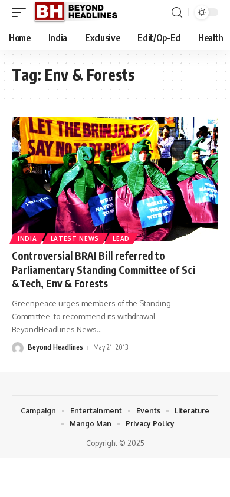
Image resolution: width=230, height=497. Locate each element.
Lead (121, 238)
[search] (177, 13)
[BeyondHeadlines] (80, 12)
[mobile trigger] (22, 12)
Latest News (75, 238)
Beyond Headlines (55, 347)
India (27, 238)
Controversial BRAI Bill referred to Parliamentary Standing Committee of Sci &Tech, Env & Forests (103, 269)
